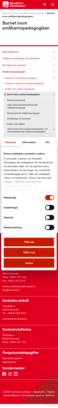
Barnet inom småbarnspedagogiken (23, 94)
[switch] (49, 207)
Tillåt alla (29, 242)
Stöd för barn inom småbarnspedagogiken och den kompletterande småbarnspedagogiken (27, 130)
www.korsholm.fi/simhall (14, 319)
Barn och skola (10, 13)
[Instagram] (10, 373)
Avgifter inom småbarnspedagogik (20, 89)
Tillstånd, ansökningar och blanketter (21, 58)
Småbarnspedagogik (32, 13)
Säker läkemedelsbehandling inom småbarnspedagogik (22, 106)
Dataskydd (39, 392)
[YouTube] (16, 373)
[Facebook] (4, 373)
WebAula (50, 395)
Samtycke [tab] (10, 142)
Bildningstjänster (10, 52)
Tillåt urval (29, 252)
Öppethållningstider (12, 358)
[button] (52, 4)
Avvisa (29, 263)
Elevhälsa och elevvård (14, 65)
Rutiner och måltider (16, 124)
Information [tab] (29, 142)
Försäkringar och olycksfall (19, 119)
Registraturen (9, 362)
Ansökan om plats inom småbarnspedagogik (24, 83)
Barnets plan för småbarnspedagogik (23, 113)
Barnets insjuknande (16, 100)
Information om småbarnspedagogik (20, 78)
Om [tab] (47, 142)
